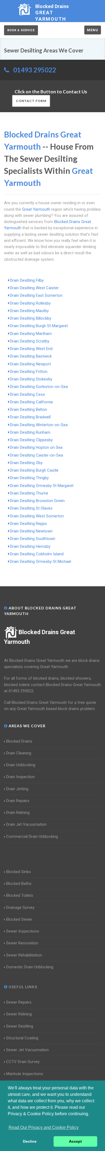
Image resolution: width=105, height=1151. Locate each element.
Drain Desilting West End (31, 348)
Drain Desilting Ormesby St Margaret (42, 485)
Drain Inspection (20, 776)
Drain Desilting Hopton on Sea (36, 447)
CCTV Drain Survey (23, 1061)
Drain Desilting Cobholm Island (37, 554)
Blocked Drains (19, 741)
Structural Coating (22, 1038)
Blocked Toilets (19, 895)
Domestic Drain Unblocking (29, 967)
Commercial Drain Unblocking (32, 836)
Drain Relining (18, 812)
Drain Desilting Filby (27, 280)
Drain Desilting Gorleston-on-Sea (39, 386)
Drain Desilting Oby (26, 462)
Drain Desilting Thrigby (29, 477)
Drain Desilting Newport (30, 364)
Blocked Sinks (18, 871)
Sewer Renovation (22, 943)
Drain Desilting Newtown (31, 531)
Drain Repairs (17, 800)
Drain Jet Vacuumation (26, 824)
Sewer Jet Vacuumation (27, 1049)
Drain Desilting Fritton (28, 371)
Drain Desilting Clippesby (31, 439)
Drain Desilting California (31, 402)
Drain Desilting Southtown (32, 538)
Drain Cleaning (18, 753)
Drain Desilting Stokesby (31, 379)
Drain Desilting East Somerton (36, 295)
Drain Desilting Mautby (29, 310)
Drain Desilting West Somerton (37, 516)
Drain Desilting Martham (31, 333)
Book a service (21, 30)
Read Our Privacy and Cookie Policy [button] (44, 1127)
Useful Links (22, 986)
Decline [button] (30, 1141)
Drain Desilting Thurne (29, 493)
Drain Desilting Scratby (29, 341)
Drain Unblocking (20, 764)
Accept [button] (75, 1141)
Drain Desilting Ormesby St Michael (40, 561)
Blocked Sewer (19, 919)
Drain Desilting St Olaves (31, 508)
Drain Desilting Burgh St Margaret (39, 325)
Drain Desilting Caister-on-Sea (36, 455)
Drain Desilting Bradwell (30, 417)
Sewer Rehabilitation (24, 955)
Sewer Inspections (22, 931)
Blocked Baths (19, 883)
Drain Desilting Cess (27, 394)
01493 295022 (34, 70)
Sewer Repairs (19, 1002)
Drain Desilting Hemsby (30, 546)
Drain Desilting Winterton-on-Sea (39, 424)
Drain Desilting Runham (30, 432)
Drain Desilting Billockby (30, 318)
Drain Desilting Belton (28, 409)
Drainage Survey (20, 907)
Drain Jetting (17, 788)
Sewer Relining (19, 1014)
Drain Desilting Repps (28, 523)
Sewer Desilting (19, 1026)
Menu (92, 30)
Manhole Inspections (24, 1073)
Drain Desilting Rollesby (30, 303)
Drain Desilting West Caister (34, 287)
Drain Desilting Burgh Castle (34, 470)
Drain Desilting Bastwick (31, 356)
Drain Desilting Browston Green (37, 500)
